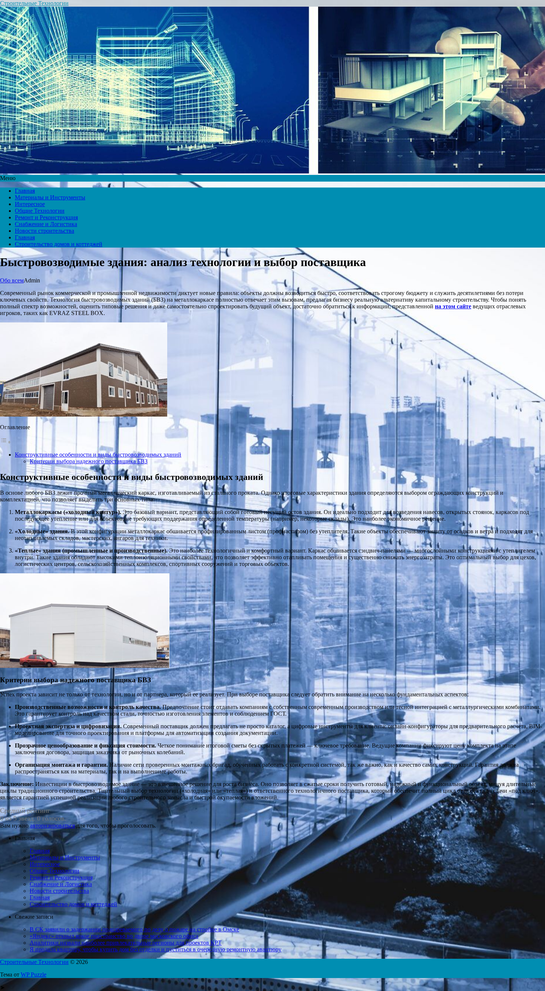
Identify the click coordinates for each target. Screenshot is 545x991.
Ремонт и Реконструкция (46, 217)
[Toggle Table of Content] (5, 442)
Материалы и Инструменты (50, 197)
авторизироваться (52, 825)
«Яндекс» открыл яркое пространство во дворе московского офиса (114, 936)
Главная (25, 191)
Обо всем (12, 280)
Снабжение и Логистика (46, 224)
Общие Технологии (40, 211)
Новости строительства (44, 231)
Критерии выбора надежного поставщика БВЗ (89, 461)
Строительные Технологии (34, 3)
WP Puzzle (33, 974)
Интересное (30, 204)
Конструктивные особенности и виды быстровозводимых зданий (98, 454)
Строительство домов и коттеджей (58, 244)
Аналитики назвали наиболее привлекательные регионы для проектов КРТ (126, 942)
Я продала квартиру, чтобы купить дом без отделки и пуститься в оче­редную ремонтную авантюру (155, 949)
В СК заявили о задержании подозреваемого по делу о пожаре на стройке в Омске (134, 929)
